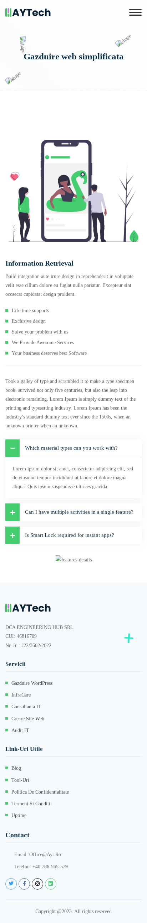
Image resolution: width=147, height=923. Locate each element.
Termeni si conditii (31, 803)
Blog (16, 768)
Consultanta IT (26, 706)
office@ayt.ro (45, 854)
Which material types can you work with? (71, 448)
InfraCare (21, 695)
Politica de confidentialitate (40, 792)
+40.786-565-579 (50, 866)
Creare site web (27, 718)
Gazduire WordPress (31, 683)
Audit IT (20, 730)
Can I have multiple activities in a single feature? (79, 512)
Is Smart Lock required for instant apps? (69, 535)
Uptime (18, 815)
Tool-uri (20, 780)
